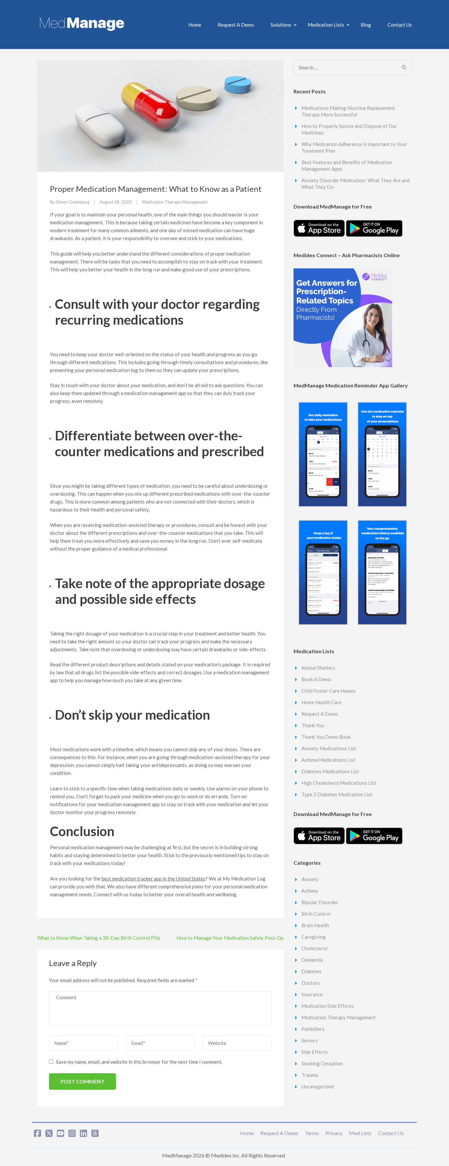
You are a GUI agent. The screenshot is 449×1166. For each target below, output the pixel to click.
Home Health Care (321, 702)
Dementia (312, 960)
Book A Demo (316, 679)
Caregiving (313, 937)
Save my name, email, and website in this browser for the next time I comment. (139, 1062)
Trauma (309, 1075)
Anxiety (310, 879)
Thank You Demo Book (326, 737)
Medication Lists (326, 25)
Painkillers (312, 1029)
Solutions (281, 25)
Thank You (312, 725)
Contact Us (400, 25)
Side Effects (314, 1052)
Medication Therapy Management (174, 202)
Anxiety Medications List (328, 748)
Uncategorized (317, 1086)
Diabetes (311, 971)
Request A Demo (236, 25)
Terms (312, 1133)
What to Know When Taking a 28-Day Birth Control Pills (98, 938)
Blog (366, 25)
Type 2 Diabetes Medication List (336, 794)
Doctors (310, 983)
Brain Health (315, 925)
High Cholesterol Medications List (338, 783)
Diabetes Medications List (330, 771)
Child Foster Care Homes (328, 691)
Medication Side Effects (327, 1006)
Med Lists (360, 1133)
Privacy (334, 1133)
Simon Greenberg (72, 202)
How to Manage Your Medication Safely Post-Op (230, 938)
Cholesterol (314, 948)
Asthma (309, 891)
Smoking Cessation (322, 1063)
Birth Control (316, 914)
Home (194, 25)
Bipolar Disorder (319, 902)
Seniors (309, 1040)
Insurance (312, 994)
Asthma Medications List (328, 760)
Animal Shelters (318, 668)
